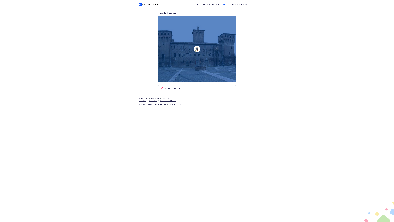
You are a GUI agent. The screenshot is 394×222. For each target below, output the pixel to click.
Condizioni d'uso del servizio (168, 101)
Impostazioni (155, 98)
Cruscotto (197, 4)
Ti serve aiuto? (166, 98)
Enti (227, 4)
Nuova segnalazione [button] (212, 4)
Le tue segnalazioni (241, 4)
